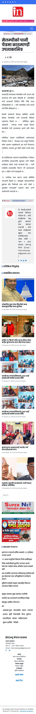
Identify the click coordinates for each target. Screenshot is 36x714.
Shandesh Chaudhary (26, 711)
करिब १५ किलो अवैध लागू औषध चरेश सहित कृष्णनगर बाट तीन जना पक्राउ (16, 341)
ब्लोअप (14, 618)
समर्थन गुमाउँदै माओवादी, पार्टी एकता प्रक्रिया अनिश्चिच (16, 484)
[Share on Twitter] (7, 359)
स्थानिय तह (6, 598)
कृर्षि (10, 614)
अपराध (5, 614)
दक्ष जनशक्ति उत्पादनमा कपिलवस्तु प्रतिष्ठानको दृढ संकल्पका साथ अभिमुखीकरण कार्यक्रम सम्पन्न (18, 576)
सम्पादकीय (17, 610)
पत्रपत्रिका (7, 618)
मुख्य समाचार (16, 594)
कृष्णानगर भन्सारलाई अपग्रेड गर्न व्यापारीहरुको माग (15, 448)
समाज (24, 610)
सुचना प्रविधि (7, 622)
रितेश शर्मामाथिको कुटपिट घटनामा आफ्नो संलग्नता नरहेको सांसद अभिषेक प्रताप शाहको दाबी (17, 566)
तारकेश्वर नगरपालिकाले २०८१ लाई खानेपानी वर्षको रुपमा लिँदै (15, 377)
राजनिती (24, 594)
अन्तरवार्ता (13, 598)
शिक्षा (27, 598)
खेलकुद (4, 602)
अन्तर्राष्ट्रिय (21, 598)
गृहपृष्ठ (4, 594)
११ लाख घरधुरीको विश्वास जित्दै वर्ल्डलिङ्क (17, 559)
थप (3, 606)
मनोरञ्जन (16, 602)
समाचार (9, 594)
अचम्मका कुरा (7, 610)
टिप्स (23, 614)
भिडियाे (16, 622)
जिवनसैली (16, 614)
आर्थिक (9, 602)
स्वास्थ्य (30, 610)
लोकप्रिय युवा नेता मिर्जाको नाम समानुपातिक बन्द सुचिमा (14, 305)
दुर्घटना (28, 614)
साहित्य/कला (22, 618)
